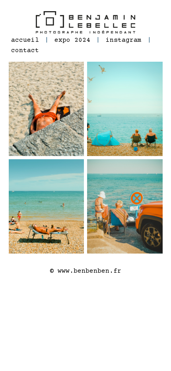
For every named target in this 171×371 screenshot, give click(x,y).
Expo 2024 (72, 40)
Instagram (124, 40)
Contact (25, 50)
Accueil (25, 40)
